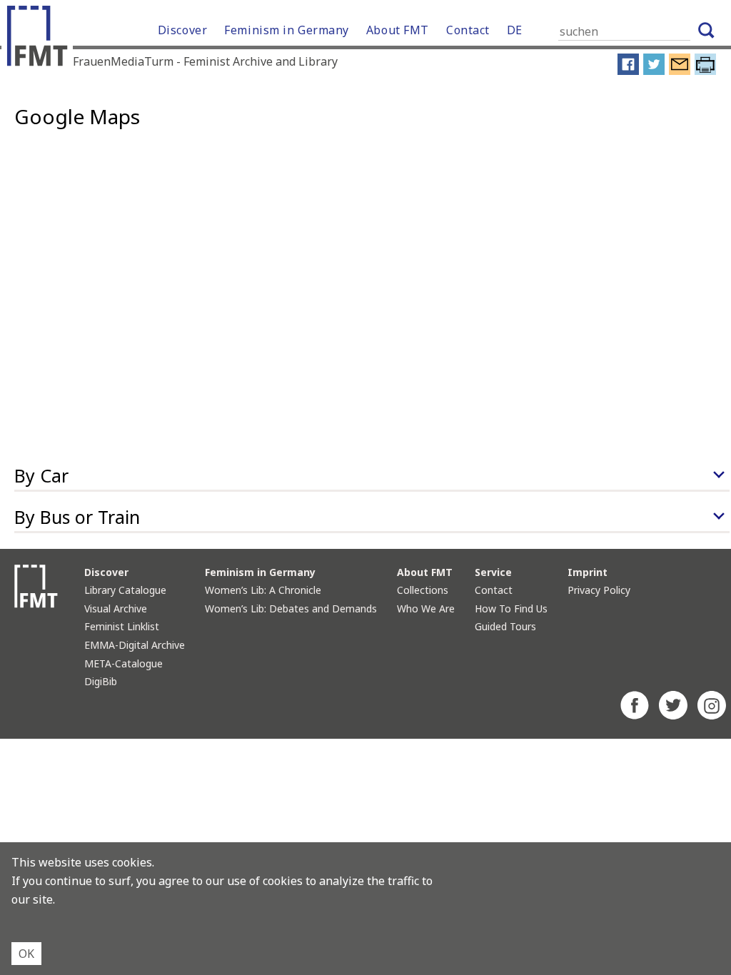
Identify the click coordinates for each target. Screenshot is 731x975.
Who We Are (426, 608)
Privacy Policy (599, 590)
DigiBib (100, 681)
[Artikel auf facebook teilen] (628, 71)
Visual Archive (115, 608)
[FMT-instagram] (712, 715)
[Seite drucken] (705, 71)
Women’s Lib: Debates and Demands (291, 608)
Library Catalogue (125, 590)
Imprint (588, 572)
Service (493, 572)
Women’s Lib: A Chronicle (263, 590)
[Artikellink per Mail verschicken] (679, 71)
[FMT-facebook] (634, 715)
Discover (182, 30)
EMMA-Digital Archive (134, 645)
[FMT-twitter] (673, 715)
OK (26, 953)
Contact (468, 30)
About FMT (397, 30)
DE (515, 30)
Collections (422, 590)
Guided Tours (505, 626)
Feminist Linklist (121, 626)
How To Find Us (511, 608)
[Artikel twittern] (653, 71)
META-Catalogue (123, 663)
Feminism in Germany (286, 30)
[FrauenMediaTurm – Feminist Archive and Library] (40, 39)
